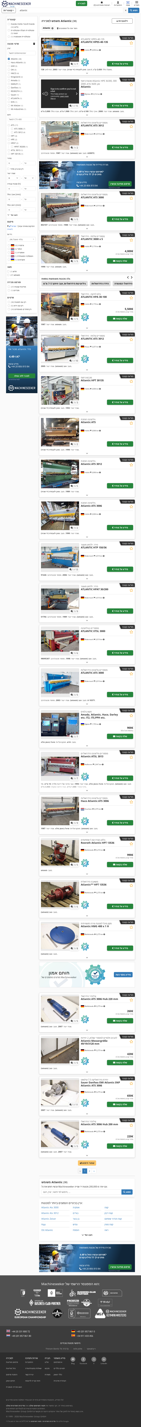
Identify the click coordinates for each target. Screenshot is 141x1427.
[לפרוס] (87, 73)
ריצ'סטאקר (91, 1348)
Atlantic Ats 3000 (50, 1207)
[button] (136, 3)
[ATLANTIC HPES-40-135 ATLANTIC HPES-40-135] (60, 52)
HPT (14, 136)
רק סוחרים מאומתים (21, 309)
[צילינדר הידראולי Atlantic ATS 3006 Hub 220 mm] (60, 1009)
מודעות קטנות (18, 286)
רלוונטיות (123, 20)
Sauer (15, 94)
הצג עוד (88, 1234)
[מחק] (125, 10)
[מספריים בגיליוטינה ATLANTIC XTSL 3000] (60, 641)
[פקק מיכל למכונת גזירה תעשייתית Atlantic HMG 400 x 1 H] (60, 936)
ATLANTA (16, 98)
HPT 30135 (17, 153)
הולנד (18, 249)
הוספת (76, 1230)
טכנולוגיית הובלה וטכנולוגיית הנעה (22, 32)
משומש (15, 275)
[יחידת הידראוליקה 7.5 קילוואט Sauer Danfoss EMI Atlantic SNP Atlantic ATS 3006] (60, 1092)
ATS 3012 (19, 132)
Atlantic (16, 59)
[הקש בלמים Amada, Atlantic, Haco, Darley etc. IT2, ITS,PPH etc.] (60, 724)
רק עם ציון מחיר (16, 169)
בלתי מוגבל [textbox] (16, 239)
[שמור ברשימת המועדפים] (131, 43)
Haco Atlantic (18, 62)
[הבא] (77, 52)
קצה (106, 1207)
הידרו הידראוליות (100, 283)
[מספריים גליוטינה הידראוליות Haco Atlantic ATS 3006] (60, 811)
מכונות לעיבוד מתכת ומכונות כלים (23, 25)
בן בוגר (76, 1218)
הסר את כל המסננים (68, 28)
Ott (13, 69)
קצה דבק (109, 1213)
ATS (14, 125)
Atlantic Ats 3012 (50, 1213)
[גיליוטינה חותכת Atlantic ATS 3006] (60, 515)
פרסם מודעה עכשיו (120, 183)
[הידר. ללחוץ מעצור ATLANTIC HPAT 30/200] (60, 599)
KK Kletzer (17, 105)
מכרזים (15, 290)
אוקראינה (19, 259)
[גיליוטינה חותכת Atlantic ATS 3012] (60, 474)
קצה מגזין (109, 1224)
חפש (135, 10)
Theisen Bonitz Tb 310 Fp (57, 1348)
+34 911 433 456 (85, 1335)
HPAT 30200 (21, 146)
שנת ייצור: (11, 173)
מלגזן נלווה (77, 1348)
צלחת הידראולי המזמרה (126, 283)
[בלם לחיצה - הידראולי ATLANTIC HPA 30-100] (60, 307)
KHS (14, 102)
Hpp (43, 1224)
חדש (13, 271)
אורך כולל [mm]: (14, 194)
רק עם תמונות (18, 302)
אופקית (76, 1207)
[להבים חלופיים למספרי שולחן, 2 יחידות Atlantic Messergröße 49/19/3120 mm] (60, 1050)
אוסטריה (19, 252)
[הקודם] (43, 52)
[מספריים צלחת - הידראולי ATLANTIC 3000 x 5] (60, 249)
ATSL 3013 (17, 150)
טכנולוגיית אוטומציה (20, 36)
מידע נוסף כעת (123, 974)
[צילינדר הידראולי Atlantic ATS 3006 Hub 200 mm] (60, 1134)
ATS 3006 (19, 128)
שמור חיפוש (88, 1163)
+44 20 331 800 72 (21, 1331)
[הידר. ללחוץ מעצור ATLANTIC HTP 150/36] (60, 557)
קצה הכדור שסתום (113, 1218)
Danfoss (16, 87)
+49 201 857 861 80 (21, 1335)
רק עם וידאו (17, 305)
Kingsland (17, 76)
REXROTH (16, 91)
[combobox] (22, 239)
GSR (14, 66)
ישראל (11, 227)
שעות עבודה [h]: (14, 183)
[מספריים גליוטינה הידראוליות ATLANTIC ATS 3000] (60, 207)
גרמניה (19, 245)
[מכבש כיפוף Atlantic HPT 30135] (60, 390)
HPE (14, 139)
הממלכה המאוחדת (23, 256)
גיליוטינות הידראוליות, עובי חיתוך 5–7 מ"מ (64, 283)
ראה (107, 1230)
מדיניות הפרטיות (49, 1421)
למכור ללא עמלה (21, 376)
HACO (15, 73)
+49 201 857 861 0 (86, 1331)
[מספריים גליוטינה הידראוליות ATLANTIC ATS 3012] (60, 135)
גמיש (75, 1224)
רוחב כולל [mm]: (14, 205)
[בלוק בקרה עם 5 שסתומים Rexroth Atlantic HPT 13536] (60, 852)
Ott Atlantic (47, 1230)
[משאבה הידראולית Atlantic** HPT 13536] (60, 894)
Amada (15, 80)
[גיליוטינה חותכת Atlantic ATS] (60, 432)
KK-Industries (18, 109)
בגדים (75, 1213)
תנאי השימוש (36, 1421)
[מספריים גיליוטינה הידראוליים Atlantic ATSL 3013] (60, 766)
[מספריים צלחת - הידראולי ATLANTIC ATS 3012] (60, 348)
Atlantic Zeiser (48, 1218)
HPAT (14, 143)
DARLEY (16, 84)
